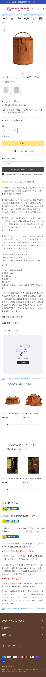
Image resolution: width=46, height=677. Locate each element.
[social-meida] (3, 645)
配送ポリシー (37, 669)
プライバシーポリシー (17, 669)
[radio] (6, 89)
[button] (2, 8)
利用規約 (28, 669)
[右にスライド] (27, 73)
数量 (3, 126)
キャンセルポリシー (24, 672)
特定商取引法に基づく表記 (9, 672)
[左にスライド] (18, 73)
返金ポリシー (5, 669)
